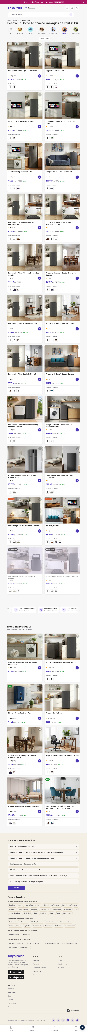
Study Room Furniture (69, 905)
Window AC (37, 926)
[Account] (72, 8)
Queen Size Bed (14, 913)
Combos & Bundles (39, 967)
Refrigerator (13, 922)
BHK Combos (24, 947)
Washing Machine (37, 922)
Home (9, 20)
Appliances (13, 947)
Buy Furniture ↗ (13, 1007)
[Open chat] (82, 1027)
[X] (63, 1020)
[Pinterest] (77, 1020)
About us (11, 989)
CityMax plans (37, 971)
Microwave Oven (66, 922)
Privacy (37, 1020)
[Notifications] (67, 8)
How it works (62, 964)
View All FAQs (15, 888)
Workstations (14, 934)
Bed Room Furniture (16, 905)
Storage (34, 909)
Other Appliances (15, 926)
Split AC (27, 926)
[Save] (40, 44)
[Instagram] (53, 1020)
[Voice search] (70, 14)
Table (58, 913)
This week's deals (39, 975)
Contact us (61, 960)
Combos (16, 20)
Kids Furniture (23, 909)
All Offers (61, 967)
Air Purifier (48, 926)
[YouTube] (72, 1020)
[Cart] (77, 8)
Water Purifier (70, 926)
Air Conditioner (51, 922)
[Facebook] (58, 1020)
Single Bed (27, 913)
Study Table (67, 913)
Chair (51, 913)
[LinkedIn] (68, 1020)
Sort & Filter (45, 38)
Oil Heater (58, 926)
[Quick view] (39, 76)
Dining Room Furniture (51, 905)
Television (24, 922)
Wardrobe (67, 909)
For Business (12, 1003)
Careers (10, 999)
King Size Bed (44, 909)
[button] (41, 14)
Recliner (43, 913)
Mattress (12, 909)
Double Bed (57, 909)
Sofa (35, 913)
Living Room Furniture (33, 905)
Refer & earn (12, 992)
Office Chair (26, 934)
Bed (76, 909)
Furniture (36, 960)
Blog (9, 996)
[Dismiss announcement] (83, 2)
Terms (43, 1020)
